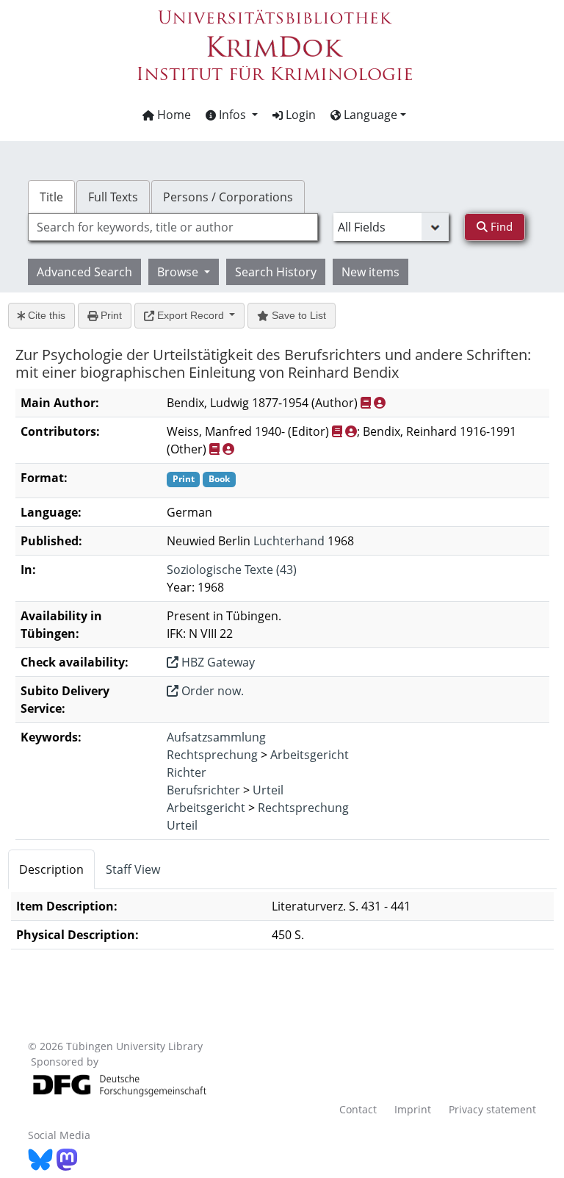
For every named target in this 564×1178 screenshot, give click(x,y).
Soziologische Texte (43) (232, 569)
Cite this (45, 315)
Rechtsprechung (212, 755)
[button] (231, 115)
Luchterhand (289, 541)
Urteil (268, 790)
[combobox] (172, 227)
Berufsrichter (203, 790)
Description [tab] (51, 869)
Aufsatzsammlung (216, 737)
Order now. (211, 691)
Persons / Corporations (228, 197)
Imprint (412, 1109)
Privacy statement (492, 1109)
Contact (358, 1109)
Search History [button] (276, 272)
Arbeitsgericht (309, 755)
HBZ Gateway (216, 662)
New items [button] (370, 272)
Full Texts (113, 197)
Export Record (190, 315)
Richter (186, 772)
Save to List (297, 315)
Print (110, 315)
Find (500, 226)
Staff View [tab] (133, 869)
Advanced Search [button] (84, 272)
